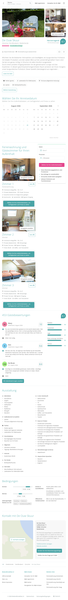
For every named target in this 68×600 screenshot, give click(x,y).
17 (4, 125)
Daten (41, 147)
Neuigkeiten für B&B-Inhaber (33, 585)
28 (19, 129)
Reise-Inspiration (7, 582)
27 (15, 129)
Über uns (5, 579)
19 (12, 125)
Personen (42, 154)
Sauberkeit (50, 328)
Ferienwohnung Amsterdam (54, 576)
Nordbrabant (14, 43)
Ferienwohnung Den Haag (54, 587)
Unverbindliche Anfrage (16, 46)
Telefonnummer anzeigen (44, 544)
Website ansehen (42, 546)
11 (8, 121)
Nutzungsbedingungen (43, 596)
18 (8, 125)
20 (15, 125)
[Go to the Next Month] (58, 106)
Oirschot (5, 43)
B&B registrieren (29, 579)
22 (23, 125)
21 (19, 125)
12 (12, 121)
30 (27, 129)
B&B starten (27, 582)
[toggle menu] (64, 3)
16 (27, 121)
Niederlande (23, 43)
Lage (48, 333)
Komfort (49, 323)
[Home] (3, 564)
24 (4, 129)
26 (12, 129)
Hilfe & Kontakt (6, 576)
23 (27, 125)
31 (4, 133)
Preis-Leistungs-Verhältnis (55, 338)
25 (8, 129)
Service (49, 344)
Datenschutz (30, 596)
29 (23, 129)
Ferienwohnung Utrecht (53, 579)
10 (4, 121)
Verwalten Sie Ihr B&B (30, 576)
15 (23, 121)
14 (19, 121)
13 (15, 121)
